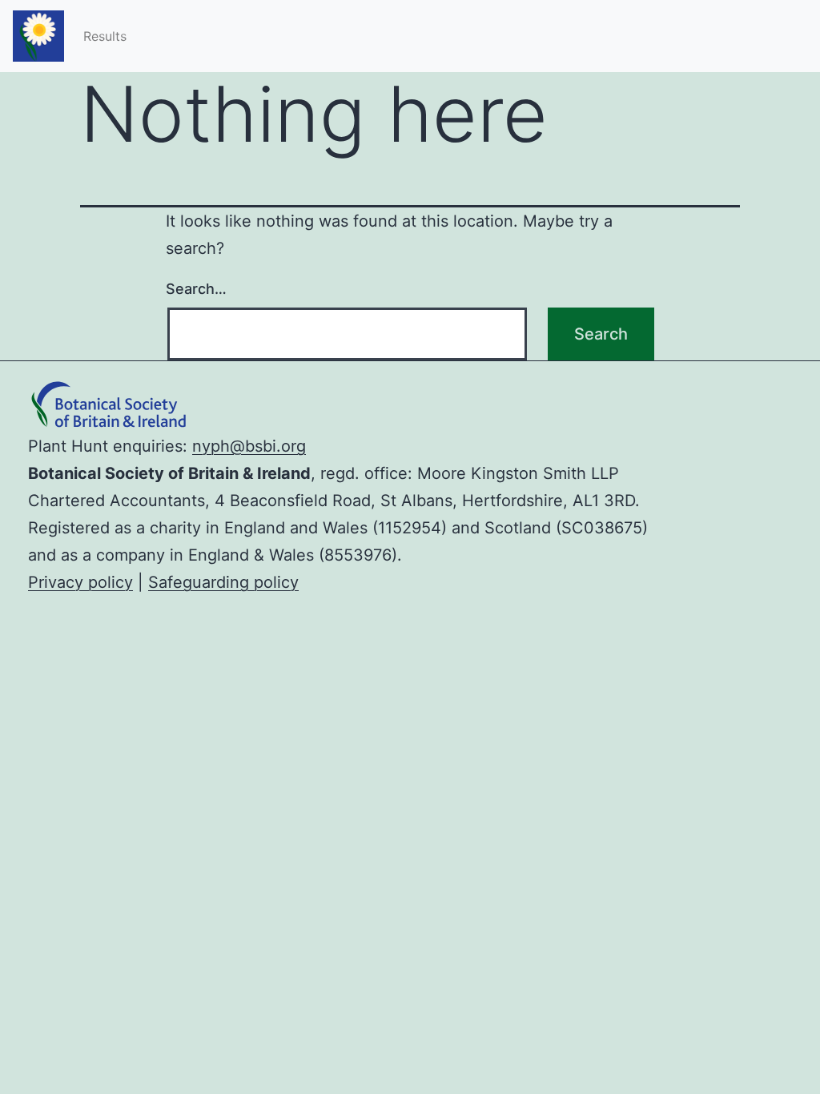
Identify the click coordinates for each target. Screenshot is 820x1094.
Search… (196, 288)
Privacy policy (80, 582)
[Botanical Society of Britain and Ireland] (116, 418)
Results (105, 36)
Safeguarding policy (223, 582)
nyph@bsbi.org (249, 446)
